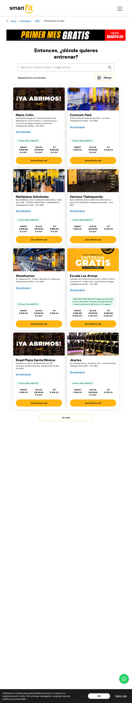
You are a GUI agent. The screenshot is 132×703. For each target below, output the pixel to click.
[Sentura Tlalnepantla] (93, 180)
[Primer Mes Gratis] (66, 35)
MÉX (37, 20)
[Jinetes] (93, 344)
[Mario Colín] (39, 99)
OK (99, 696)
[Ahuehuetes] (39, 259)
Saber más (121, 696)
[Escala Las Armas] (93, 259)
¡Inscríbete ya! (39, 160)
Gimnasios (25, 20)
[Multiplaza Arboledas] (39, 180)
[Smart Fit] (22, 8)
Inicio (13, 20)
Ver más (66, 417)
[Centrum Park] (93, 99)
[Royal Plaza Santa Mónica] (39, 344)
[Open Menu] (119, 9)
